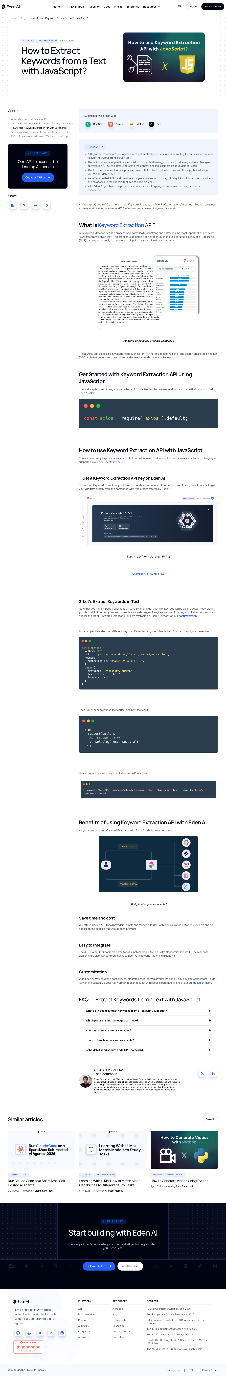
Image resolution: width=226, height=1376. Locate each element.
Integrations (84, 1331)
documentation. (202, 982)
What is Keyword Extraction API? (28, 119)
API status (83, 1325)
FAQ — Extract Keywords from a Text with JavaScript (39, 136)
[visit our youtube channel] (29, 1333)
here (120, 462)
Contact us (118, 1337)
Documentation (86, 1314)
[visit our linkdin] (51, 1333)
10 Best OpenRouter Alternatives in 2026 (169, 1308)
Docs (107, 6)
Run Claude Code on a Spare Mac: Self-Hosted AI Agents (37, 1183)
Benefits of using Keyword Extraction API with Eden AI (40, 132)
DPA (191, 1370)
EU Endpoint (77, 6)
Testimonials (119, 1320)
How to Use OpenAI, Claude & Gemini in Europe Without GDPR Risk (177, 1341)
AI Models (118, 1308)
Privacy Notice (210, 1370)
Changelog (119, 1325)
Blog (115, 1314)
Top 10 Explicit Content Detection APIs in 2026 (172, 1328)
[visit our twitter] (40, 1333)
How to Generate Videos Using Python (179, 1181)
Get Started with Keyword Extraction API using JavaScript (42, 123)
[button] (59, 7)
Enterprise (133, 6)
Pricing (118, 6)
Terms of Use (172, 1370)
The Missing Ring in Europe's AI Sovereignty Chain (174, 1348)
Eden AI (166, 485)
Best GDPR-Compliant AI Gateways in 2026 (170, 1334)
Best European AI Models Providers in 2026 (170, 1314)
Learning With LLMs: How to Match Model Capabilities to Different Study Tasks (110, 1183)
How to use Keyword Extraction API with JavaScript (39, 127)
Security (94, 6)
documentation (188, 616)
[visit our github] (18, 1333)
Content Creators (122, 1331)
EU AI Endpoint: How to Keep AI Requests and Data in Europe (175, 1321)
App (80, 1308)
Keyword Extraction (121, 225)
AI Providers (84, 1337)
